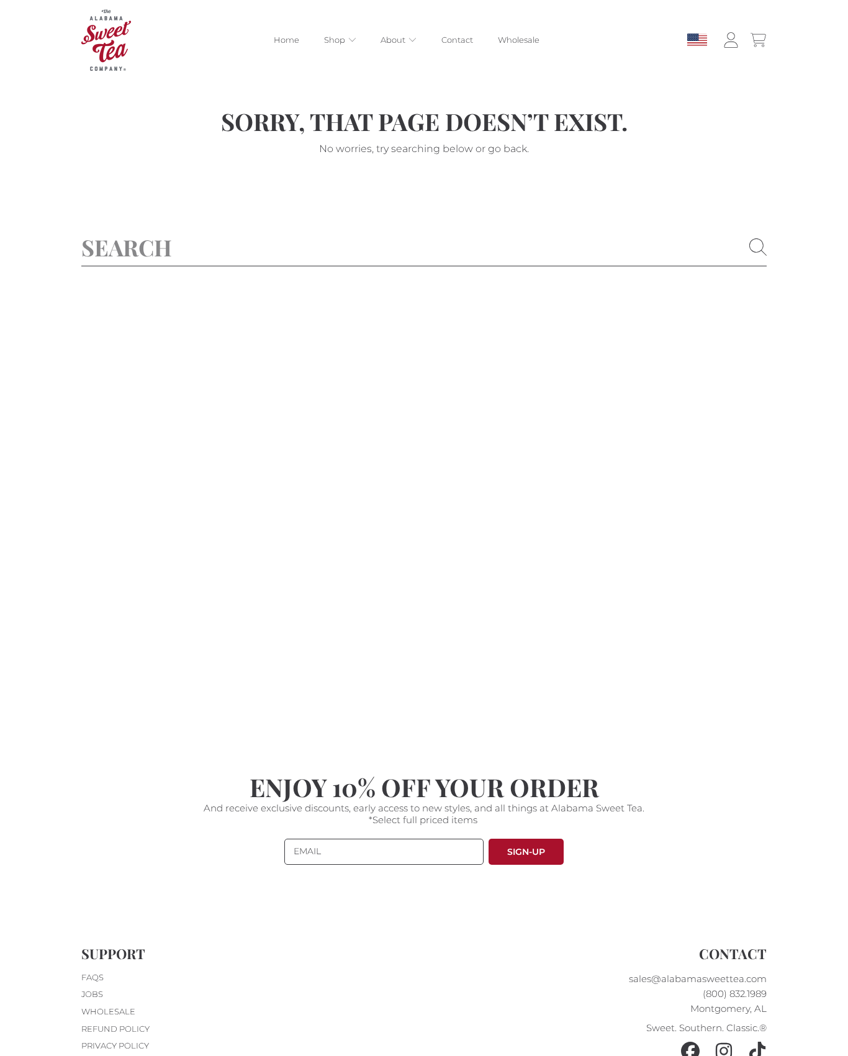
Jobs (92, 994)
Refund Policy (115, 1029)
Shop (335, 40)
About (394, 40)
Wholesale (108, 1011)
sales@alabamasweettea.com (698, 979)
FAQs (92, 977)
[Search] (758, 247)
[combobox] (424, 247)
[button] (758, 40)
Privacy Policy (115, 1045)
